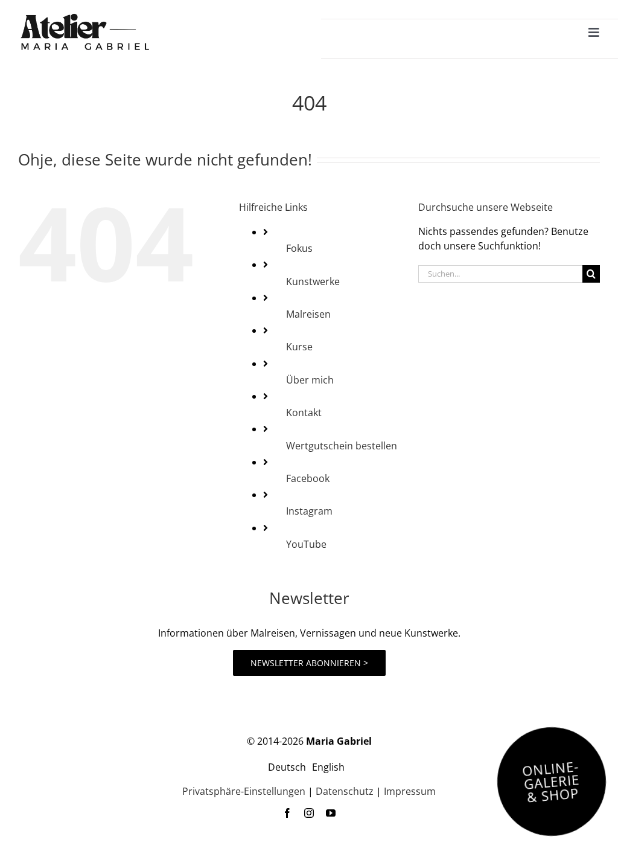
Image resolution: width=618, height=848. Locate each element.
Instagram (309, 511)
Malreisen (308, 314)
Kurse (299, 346)
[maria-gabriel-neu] (84, 17)
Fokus (299, 248)
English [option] (328, 767)
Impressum (410, 791)
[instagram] (309, 813)
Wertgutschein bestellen (341, 445)
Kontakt (304, 412)
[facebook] (287, 813)
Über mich (310, 380)
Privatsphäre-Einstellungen (243, 791)
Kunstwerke (313, 281)
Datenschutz (345, 791)
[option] (328, 767)
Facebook (308, 478)
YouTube (306, 544)
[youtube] (331, 813)
